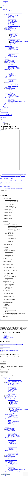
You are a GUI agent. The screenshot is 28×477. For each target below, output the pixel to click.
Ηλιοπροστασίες (8, 57)
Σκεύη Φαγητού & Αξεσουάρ (14, 67)
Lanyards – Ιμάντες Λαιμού (11, 91)
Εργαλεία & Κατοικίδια (10, 88)
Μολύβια (12, 37)
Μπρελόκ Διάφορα (12, 20)
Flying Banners (11, 99)
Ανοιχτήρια (10, 63)
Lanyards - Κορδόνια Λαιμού (10, 310)
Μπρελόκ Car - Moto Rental (10, 216)
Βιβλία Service (11, 48)
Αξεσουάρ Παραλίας (12, 79)
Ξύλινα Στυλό (13, 34)
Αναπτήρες (7, 29)
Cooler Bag (10, 74)
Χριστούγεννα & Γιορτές (13, 86)
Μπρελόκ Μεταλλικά (12, 21)
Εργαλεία (10, 89)
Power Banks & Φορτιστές (13, 96)
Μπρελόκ (7, 14)
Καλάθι (4, 4)
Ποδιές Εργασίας (11, 54)
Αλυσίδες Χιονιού (11, 100)
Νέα (3, 106)
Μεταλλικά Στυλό (14, 33)
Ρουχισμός (7, 50)
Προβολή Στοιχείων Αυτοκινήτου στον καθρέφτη (9, 350)
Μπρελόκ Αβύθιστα (12, 17)
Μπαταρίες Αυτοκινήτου (13, 49)
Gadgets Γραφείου (14, 42)
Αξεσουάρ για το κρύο (12, 83)
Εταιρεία (4, 2)
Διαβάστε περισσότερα (5, 474)
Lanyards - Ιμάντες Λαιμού (7, 273)
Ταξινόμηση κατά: (4, 128)
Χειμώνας (7, 82)
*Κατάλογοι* (5, 316)
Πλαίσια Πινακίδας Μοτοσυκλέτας (15, 13)
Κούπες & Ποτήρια (12, 64)
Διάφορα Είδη (8, 97)
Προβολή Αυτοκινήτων (10, 60)
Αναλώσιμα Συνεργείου (13, 47)
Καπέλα (9, 51)
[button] (1, 109)
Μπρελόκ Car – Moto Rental (14, 15)
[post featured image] (12, 176)
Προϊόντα (5, 9)
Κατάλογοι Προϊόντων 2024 (5, 347)
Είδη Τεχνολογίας (9, 93)
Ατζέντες (7, 59)
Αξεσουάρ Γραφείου (14, 40)
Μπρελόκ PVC (11, 16)
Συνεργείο (10, 55)
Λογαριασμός (5, 1)
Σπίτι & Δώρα (8, 87)
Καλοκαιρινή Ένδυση (12, 56)
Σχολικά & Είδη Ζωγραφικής (16, 43)
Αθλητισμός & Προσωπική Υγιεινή (12, 103)
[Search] (12, 375)
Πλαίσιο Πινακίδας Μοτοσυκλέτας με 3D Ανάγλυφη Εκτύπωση (11, 344)
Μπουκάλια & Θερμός (12, 66)
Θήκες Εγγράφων (9, 27)
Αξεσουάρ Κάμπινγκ (12, 75)
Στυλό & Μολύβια (11, 31)
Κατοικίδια (10, 90)
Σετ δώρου (12, 36)
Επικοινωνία (5, 107)
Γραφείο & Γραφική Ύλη (10, 30)
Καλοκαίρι (7, 77)
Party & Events (8, 76)
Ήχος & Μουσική (11, 94)
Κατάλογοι (5, 104)
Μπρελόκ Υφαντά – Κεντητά (14, 26)
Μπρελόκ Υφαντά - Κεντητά (10, 207)
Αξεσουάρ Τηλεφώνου (12, 95)
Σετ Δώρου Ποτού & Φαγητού (14, 68)
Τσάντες (9, 70)
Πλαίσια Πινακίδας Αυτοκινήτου (14, 11)
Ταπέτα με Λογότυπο (9, 61)
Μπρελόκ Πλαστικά (12, 23)
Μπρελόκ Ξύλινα (11, 22)
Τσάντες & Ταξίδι (9, 69)
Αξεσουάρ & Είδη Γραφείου (14, 39)
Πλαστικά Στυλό (13, 35)
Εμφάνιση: (2, 129)
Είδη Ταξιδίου (11, 73)
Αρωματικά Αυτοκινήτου (10, 28)
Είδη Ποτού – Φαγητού (10, 62)
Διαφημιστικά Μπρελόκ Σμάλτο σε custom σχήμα (14, 188)
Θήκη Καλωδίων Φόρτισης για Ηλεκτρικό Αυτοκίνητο (14, 313)
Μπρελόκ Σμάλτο (11, 24)
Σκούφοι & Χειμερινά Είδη (13, 53)
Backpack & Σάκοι (12, 71)
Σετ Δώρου (12, 44)
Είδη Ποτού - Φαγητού (6, 264)
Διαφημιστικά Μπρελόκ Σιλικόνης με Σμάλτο (14, 180)
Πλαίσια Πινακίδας (9, 10)
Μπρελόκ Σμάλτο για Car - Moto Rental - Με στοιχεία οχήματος (14, 174)
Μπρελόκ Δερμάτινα (12, 19)
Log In (4, 5)
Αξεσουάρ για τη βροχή (13, 84)
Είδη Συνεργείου (8, 46)
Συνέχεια (6, 372)
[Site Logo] (1, 7)
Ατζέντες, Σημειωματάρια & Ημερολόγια (19, 41)
